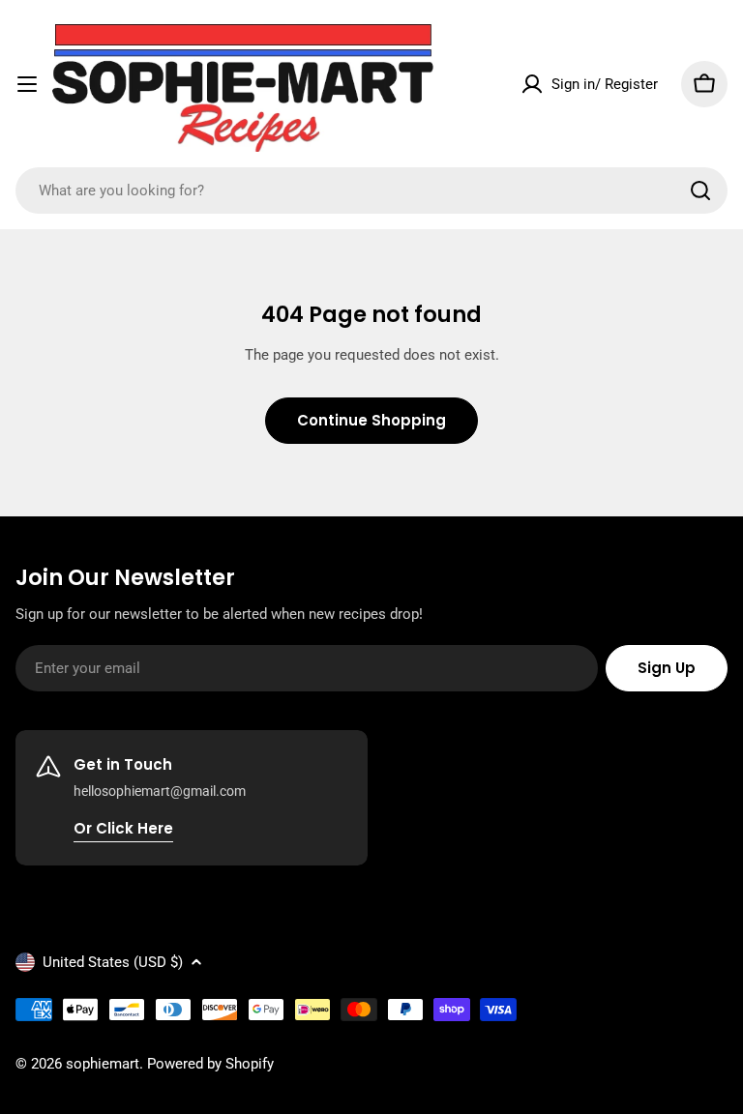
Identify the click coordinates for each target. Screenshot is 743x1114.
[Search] (700, 190)
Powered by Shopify (210, 1063)
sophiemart (102, 1063)
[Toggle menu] (27, 84)
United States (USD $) (113, 962)
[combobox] (371, 190)
